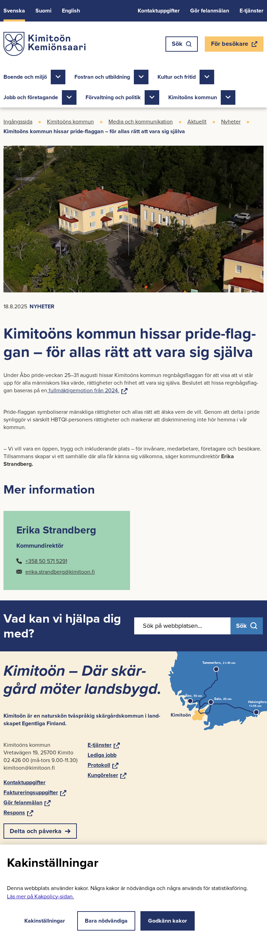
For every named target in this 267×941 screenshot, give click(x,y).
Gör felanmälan (209, 11)
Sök (177, 43)
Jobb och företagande (30, 97)
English (71, 11)
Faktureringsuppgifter (34, 792)
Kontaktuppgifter (159, 11)
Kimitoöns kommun (192, 97)
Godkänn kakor (167, 921)
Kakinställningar (44, 921)
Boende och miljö (25, 77)
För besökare (229, 45)
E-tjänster (252, 11)
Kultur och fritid (176, 77)
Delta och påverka (36, 831)
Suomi (43, 11)
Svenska (14, 11)
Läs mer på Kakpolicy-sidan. (40, 896)
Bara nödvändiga (106, 921)
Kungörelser (107, 775)
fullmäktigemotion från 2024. (87, 390)
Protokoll (103, 765)
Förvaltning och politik (113, 97)
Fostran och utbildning (102, 77)
